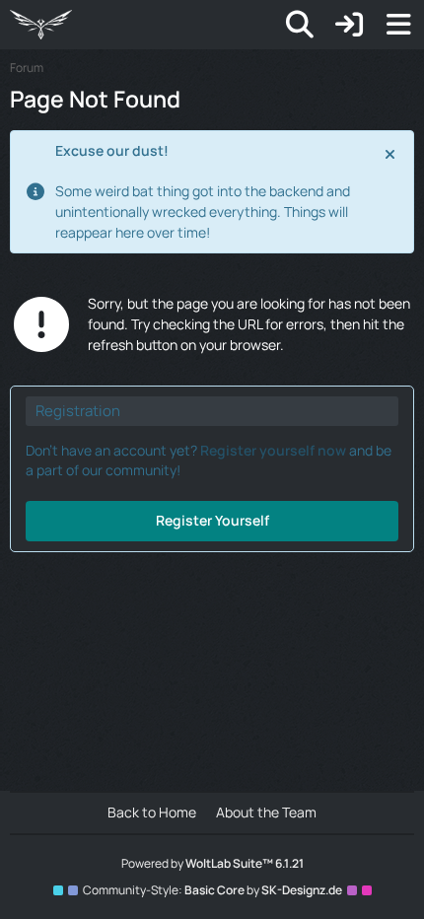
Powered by (212, 863)
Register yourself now (273, 450)
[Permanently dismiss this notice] (391, 153)
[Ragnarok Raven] (41, 24)
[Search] (299, 24)
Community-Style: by (212, 890)
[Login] (349, 24)
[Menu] (398, 24)
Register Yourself (212, 520)
